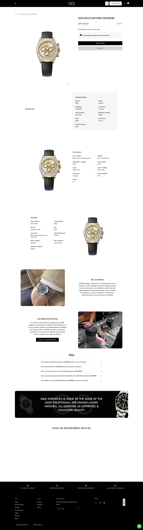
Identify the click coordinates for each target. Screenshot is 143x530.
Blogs (16, 518)
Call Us (100, 48)
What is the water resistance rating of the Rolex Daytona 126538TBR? (61, 371)
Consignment (19, 510)
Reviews (17, 516)
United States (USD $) (21, 525)
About (16, 502)
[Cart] (127, 3)
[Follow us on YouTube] (104, 503)
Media (17, 513)
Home (16, 14)
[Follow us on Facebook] (96, 503)
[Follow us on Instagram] (100, 503)
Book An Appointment (47, 340)
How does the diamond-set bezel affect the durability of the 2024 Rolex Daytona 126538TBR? (69, 376)
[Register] (78, 508)
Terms (39, 507)
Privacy (39, 502)
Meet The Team (19, 505)
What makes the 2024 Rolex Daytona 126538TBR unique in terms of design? (64, 362)
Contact (17, 507)
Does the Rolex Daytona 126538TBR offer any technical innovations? (61, 367)
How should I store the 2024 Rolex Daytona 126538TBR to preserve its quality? (64, 380)
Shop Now (115, 3)
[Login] (124, 3)
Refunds (39, 505)
